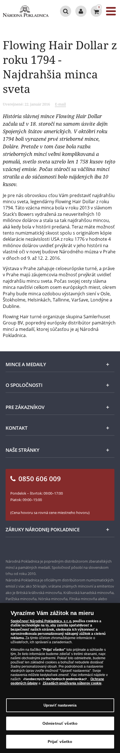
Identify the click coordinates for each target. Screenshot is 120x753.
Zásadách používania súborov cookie (72, 683)
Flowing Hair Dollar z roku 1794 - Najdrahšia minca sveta (60, 66)
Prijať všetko (60, 741)
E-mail (60, 104)
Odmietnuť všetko (60, 723)
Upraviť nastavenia (60, 705)
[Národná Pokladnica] (26, 11)
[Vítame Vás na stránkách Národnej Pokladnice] (81, 11)
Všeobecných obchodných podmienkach (55, 679)
